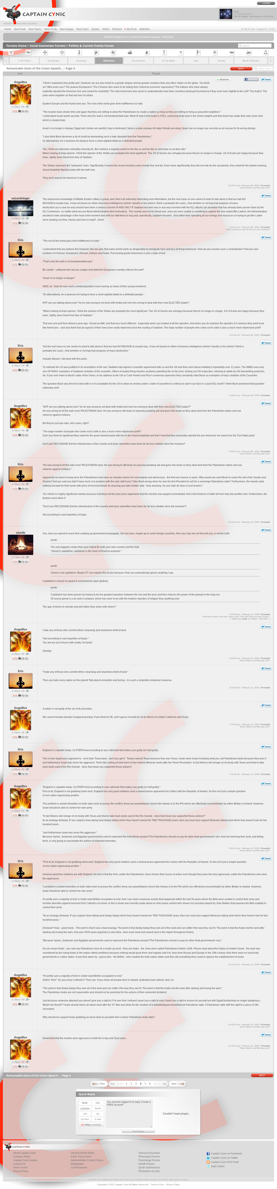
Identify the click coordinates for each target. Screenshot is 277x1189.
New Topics (35, 29)
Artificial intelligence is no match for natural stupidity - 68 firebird (138, 37)
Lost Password (79, 1167)
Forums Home (16, 46)
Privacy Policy (21, 1171)
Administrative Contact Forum (87, 1160)
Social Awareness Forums (47, 46)
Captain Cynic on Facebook (226, 1153)
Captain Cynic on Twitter (224, 1157)
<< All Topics (24, 60)
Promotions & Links (149, 1171)
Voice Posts (50, 29)
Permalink (265, 185)
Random (117, 29)
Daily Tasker (218, 1166)
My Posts (132, 29)
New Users (82, 29)
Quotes (95, 29)
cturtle (244, 619)
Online (106, 29)
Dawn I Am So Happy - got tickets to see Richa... (254, 14)
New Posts (20, 29)
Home (7, 29)
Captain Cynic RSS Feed (225, 1162)
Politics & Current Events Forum (91, 46)
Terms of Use (157, 1184)
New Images (67, 29)
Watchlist (144, 29)
